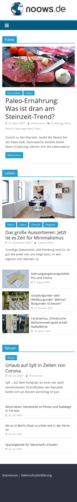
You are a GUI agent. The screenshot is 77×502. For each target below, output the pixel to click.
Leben (28, 93)
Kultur (10, 224)
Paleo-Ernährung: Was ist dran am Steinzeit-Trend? (32, 108)
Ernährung (57, 123)
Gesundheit (14, 93)
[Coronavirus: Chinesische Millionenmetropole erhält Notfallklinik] (15, 316)
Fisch (67, 123)
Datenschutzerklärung (36, 475)
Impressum (10, 475)
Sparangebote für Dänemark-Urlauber (31, 445)
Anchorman (38, 123)
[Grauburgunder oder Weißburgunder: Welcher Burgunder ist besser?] (15, 293)
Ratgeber (50, 224)
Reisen (11, 357)
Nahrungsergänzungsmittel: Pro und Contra (50, 276)
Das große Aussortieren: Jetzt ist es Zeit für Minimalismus (35, 235)
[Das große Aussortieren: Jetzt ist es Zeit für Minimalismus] (38, 182)
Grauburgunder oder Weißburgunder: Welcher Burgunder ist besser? (48, 299)
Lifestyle (35, 224)
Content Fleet (45, 242)
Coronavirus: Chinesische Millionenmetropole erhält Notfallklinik (49, 322)
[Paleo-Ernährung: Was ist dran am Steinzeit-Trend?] (38, 49)
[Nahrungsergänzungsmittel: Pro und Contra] (15, 272)
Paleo (37, 128)
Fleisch (9, 128)
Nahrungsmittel (24, 128)
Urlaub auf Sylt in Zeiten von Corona (35, 367)
